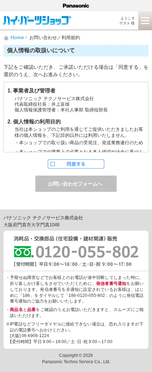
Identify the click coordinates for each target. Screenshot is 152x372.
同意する (76, 164)
